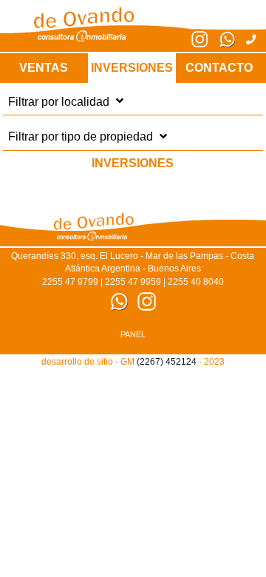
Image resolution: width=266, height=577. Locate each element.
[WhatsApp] (221, 44)
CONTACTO (219, 67)
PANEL (133, 334)
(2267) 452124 (167, 362)
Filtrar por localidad (60, 101)
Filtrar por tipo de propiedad (82, 136)
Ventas (43, 67)
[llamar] (245, 39)
